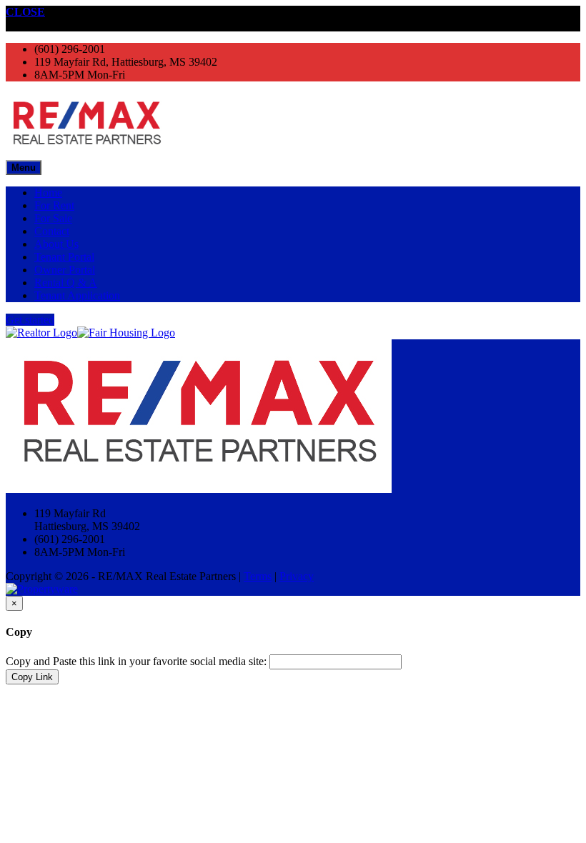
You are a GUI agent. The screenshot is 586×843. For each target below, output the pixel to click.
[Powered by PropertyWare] (42, 589)
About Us (56, 244)
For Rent (54, 205)
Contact (51, 231)
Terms (258, 576)
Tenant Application (77, 295)
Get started (30, 320)
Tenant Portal (64, 257)
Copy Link (32, 677)
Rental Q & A (65, 282)
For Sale (53, 218)
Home (48, 192)
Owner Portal (64, 270)
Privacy (296, 576)
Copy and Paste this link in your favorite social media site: (136, 661)
